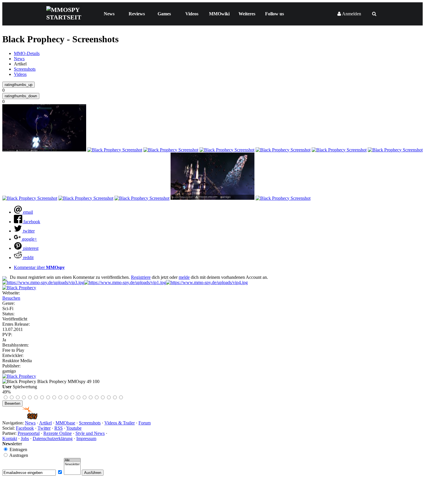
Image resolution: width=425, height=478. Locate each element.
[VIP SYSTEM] (43, 282)
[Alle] (72, 460)
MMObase (65, 422)
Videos (191, 13)
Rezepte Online (57, 433)
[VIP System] (125, 282)
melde (184, 277)
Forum (144, 422)
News (109, 13)
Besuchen (11, 298)
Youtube (74, 428)
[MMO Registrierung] (207, 282)
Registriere (141, 277)
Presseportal (29, 433)
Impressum (86, 438)
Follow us (274, 13)
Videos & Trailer (119, 422)
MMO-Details (27, 53)
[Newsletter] (72, 464)
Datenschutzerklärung (53, 438)
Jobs (25, 438)
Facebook (25, 428)
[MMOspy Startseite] (19, 417)
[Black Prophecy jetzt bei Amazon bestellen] (19, 376)
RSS (58, 428)
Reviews (137, 13)
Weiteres (247, 13)
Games (164, 13)
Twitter (44, 428)
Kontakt (9, 438)
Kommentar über (39, 267)
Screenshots (25, 69)
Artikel (45, 422)
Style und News (90, 433)
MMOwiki (219, 13)
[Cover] (19, 287)
